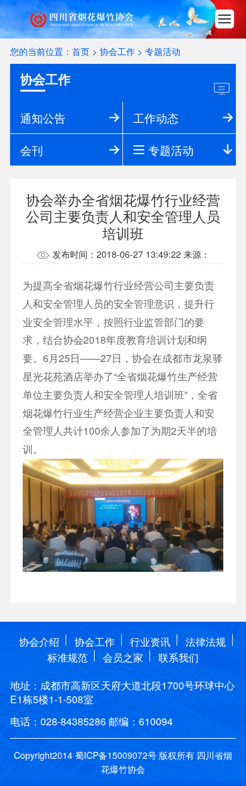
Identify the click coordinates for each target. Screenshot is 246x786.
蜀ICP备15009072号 (115, 755)
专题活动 (162, 51)
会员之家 (123, 657)
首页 (81, 51)
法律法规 (205, 641)
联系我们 (178, 657)
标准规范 (67, 657)
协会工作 (117, 51)
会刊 (31, 150)
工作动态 (156, 117)
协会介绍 (39, 641)
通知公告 (43, 117)
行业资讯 (150, 641)
